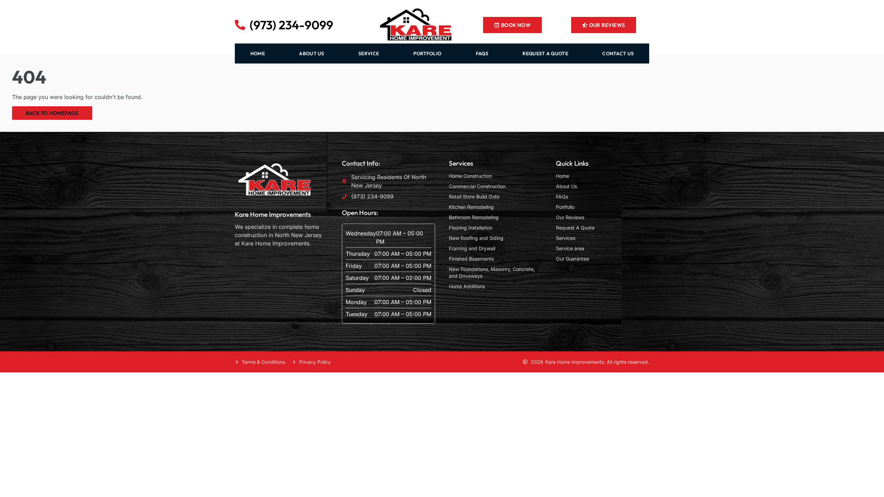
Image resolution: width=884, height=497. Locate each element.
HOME (257, 53)
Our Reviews (570, 217)
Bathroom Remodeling (474, 217)
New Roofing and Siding (476, 238)
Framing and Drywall (472, 248)
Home (562, 176)
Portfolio (427, 53)
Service (368, 53)
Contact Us (618, 53)
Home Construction (470, 176)
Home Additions (467, 286)
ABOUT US (311, 53)
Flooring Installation (470, 228)
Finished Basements (471, 259)
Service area (570, 248)
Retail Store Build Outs (474, 196)
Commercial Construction (477, 186)
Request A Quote (575, 228)
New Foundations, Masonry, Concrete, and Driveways (492, 272)
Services (565, 238)
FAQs (482, 53)
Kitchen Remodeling (471, 207)
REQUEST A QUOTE (545, 53)
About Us (566, 186)
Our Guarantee (572, 259)
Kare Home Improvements (273, 214)
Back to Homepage (52, 113)
